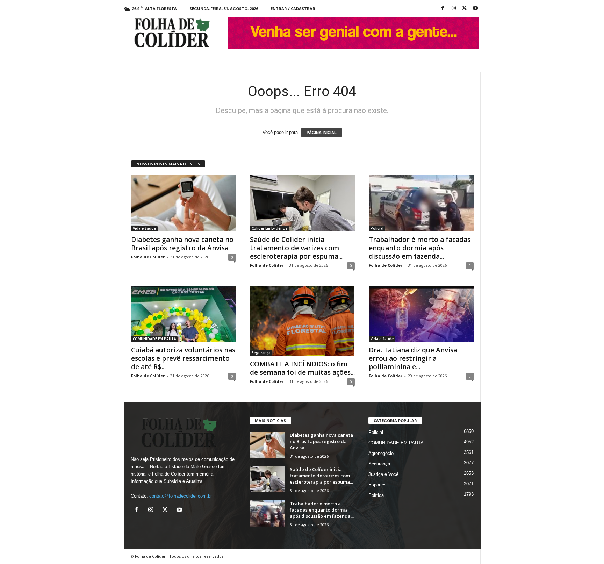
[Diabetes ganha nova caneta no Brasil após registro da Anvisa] (183, 203)
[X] (464, 8)
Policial (377, 228)
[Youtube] (475, 8)
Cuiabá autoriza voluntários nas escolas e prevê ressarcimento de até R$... (183, 358)
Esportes (377, 484)
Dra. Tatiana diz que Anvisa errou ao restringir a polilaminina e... (413, 358)
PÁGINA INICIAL (322, 132)
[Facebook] (443, 8)
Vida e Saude (144, 228)
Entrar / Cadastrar (293, 8)
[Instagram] (454, 8)
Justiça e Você (383, 474)
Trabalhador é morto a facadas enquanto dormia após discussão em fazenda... (419, 248)
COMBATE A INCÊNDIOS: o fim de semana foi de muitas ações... (302, 368)
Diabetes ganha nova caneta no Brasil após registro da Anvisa (182, 243)
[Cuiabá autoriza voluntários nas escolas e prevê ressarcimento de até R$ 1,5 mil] (183, 314)
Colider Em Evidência (270, 228)
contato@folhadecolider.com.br (180, 496)
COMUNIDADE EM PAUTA (154, 338)
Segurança (261, 352)
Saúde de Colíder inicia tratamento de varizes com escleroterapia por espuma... (296, 248)
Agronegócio (381, 453)
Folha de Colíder (148, 256)
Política (376, 495)
